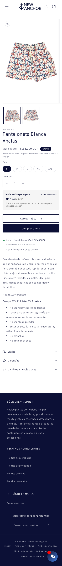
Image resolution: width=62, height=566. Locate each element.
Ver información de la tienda (22, 249)
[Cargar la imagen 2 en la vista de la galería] (31, 115)
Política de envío (16, 473)
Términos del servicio (23, 551)
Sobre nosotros (15, 503)
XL (40, 169)
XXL (52, 169)
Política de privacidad (19, 465)
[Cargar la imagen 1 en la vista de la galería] (12, 115)
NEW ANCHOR (28, 541)
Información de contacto (32, 556)
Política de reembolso (19, 457)
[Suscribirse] (48, 525)
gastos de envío (29, 153)
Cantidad (7, 176)
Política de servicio (17, 481)
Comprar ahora (31, 228)
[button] (7, 6)
